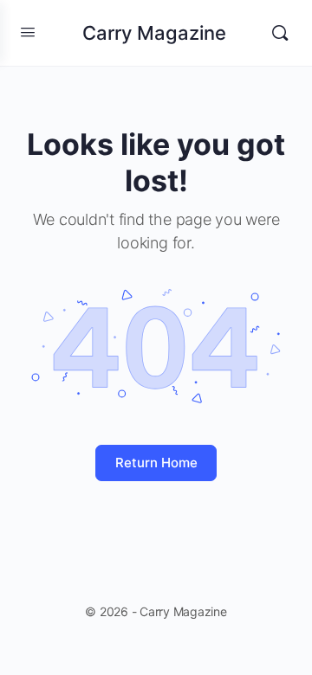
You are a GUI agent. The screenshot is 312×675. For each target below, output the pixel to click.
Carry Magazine (154, 33)
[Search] (280, 33)
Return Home (156, 462)
